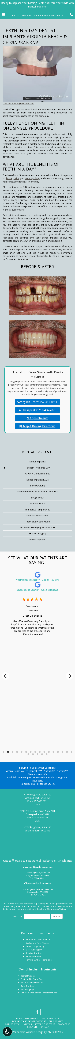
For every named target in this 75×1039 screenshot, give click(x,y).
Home (19, 1018)
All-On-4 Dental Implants (37, 473)
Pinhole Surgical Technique (39, 959)
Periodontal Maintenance (38, 939)
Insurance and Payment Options (29, 1021)
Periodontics (56, 1021)
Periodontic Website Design (27, 1032)
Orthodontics (12, 1024)
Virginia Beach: (38, 402)
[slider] (37, 99)
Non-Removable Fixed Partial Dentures (37, 491)
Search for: (17, 916)
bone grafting (13, 178)
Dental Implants (37, 452)
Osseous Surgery (34, 949)
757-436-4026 (41, 817)
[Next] (69, 676)
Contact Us (64, 1024)
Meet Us (28, 1024)
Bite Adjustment (33, 956)
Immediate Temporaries (37, 509)
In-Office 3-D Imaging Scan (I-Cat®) (37, 527)
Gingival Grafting (34, 953)
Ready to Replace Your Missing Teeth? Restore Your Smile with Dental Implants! (37, 4)
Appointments (38, 418)
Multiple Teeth (37, 503)
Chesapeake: (38, 410)
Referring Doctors (45, 1024)
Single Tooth (37, 497)
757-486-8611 (41, 801)
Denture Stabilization (37, 515)
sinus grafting (32, 178)
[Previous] (5, 676)
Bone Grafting (37, 485)
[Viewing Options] (7, 1031)
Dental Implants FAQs (38, 479)
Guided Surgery (37, 533)
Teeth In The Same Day (38, 467)
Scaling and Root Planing (37, 943)
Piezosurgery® (37, 539)
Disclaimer (32, 1027)
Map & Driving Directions (38, 426)
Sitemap (45, 1027)
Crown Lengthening (35, 946)
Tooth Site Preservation (37, 521)
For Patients (31, 1018)
